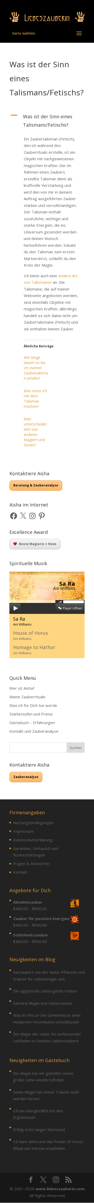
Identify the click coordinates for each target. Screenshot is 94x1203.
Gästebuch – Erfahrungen (32, 722)
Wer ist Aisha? (22, 688)
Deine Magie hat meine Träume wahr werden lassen (46, 1095)
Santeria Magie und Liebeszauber (43, 1003)
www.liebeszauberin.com (60, 1188)
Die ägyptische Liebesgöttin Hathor (45, 991)
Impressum (23, 831)
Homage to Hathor (34, 649)
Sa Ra (22, 621)
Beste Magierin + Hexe (37, 544)
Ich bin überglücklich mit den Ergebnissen (38, 1114)
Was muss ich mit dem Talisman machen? (35, 398)
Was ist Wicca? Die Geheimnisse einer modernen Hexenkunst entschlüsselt (47, 1019)
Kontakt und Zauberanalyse (33, 731)
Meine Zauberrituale (27, 696)
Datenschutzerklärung (32, 839)
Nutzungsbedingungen (33, 822)
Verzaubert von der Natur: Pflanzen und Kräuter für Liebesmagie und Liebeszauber (49, 976)
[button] (47, 122)
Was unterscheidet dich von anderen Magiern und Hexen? (35, 431)
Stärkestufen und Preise (31, 714)
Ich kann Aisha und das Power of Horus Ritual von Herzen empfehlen (48, 1145)
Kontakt (20, 872)
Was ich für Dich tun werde (33, 705)
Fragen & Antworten (31, 863)
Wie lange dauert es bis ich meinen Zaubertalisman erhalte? (36, 368)
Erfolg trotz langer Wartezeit (39, 1129)
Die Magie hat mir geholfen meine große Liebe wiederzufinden (43, 1077)
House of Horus (30, 635)
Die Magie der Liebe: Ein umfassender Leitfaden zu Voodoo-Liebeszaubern (47, 1037)
